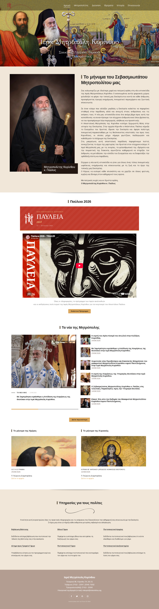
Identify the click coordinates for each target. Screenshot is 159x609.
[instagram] (87, 596)
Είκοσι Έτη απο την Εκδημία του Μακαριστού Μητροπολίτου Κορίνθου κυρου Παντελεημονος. (118, 400)
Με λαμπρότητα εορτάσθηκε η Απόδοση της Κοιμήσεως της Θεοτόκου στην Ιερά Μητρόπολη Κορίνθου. (118, 349)
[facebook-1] (71, 596)
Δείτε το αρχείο (17, 478)
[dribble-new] (82, 596)
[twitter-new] (76, 596)
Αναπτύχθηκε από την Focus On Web (79, 601)
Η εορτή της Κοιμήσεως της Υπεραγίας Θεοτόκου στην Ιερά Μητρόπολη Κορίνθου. (118, 375)
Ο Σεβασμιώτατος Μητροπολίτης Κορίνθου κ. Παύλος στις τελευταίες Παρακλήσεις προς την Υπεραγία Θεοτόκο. (117, 387)
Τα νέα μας (22, 392)
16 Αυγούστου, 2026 (36, 392)
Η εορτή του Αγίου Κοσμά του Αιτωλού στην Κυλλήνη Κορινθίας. (115, 337)
